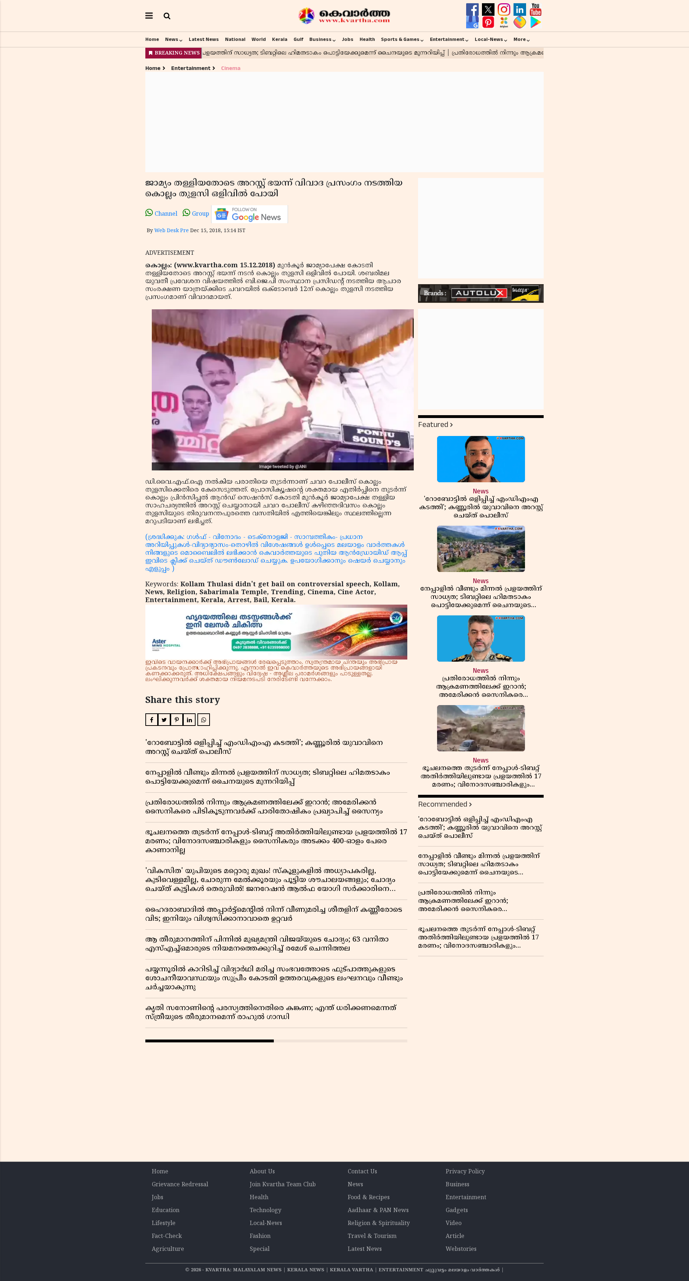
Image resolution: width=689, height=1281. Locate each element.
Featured (433, 424)
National (235, 39)
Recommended (442, 804)
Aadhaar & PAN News (378, 1210)
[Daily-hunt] (505, 22)
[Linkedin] (521, 9)
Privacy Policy (465, 1172)
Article (455, 1236)
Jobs (347, 39)
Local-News (489, 39)
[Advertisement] (344, 122)
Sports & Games (400, 39)
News (171, 39)
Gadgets (457, 1210)
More (520, 39)
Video (453, 1223)
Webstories (461, 1249)
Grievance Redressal (180, 1184)
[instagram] (505, 9)
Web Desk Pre (171, 231)
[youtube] (536, 9)
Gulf (298, 39)
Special (259, 1249)
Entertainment (447, 39)
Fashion (260, 1236)
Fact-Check (167, 1236)
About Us (262, 1172)
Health (367, 39)
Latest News (204, 39)
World (259, 39)
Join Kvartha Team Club (283, 1184)
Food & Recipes (369, 1197)
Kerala (279, 39)
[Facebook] (473, 9)
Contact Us (362, 1172)
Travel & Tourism (372, 1236)
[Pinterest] (489, 22)
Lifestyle (163, 1223)
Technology (265, 1210)
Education (165, 1210)
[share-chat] (521, 22)
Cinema (230, 68)
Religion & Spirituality (379, 1223)
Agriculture (168, 1249)
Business (320, 39)
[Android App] (536, 22)
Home (152, 39)
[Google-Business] (473, 22)
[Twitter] (489, 9)
